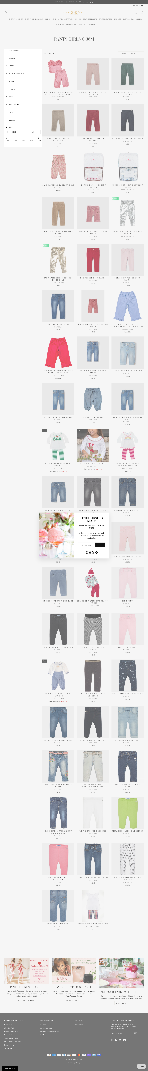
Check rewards (10, 1069)
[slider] (7, 138)
